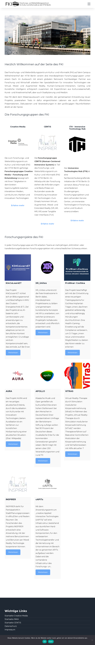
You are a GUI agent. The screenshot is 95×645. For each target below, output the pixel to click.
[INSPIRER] (18, 484)
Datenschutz (11, 626)
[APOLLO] (47, 376)
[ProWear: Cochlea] (77, 267)
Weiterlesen (13, 353)
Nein (51, 641)
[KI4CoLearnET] (18, 267)
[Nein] (92, 640)
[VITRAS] (77, 376)
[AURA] (18, 376)
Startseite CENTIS (13, 623)
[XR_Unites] (47, 267)
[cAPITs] (47, 484)
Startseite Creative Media (16, 616)
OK (45, 641)
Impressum (10, 630)
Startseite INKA (12, 619)
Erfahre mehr (17, 205)
